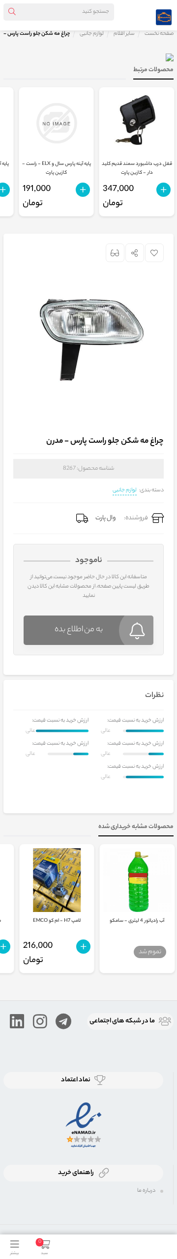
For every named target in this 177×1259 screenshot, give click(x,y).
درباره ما (146, 1190)
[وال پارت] (164, 15)
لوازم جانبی (125, 490)
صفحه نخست (159, 33)
